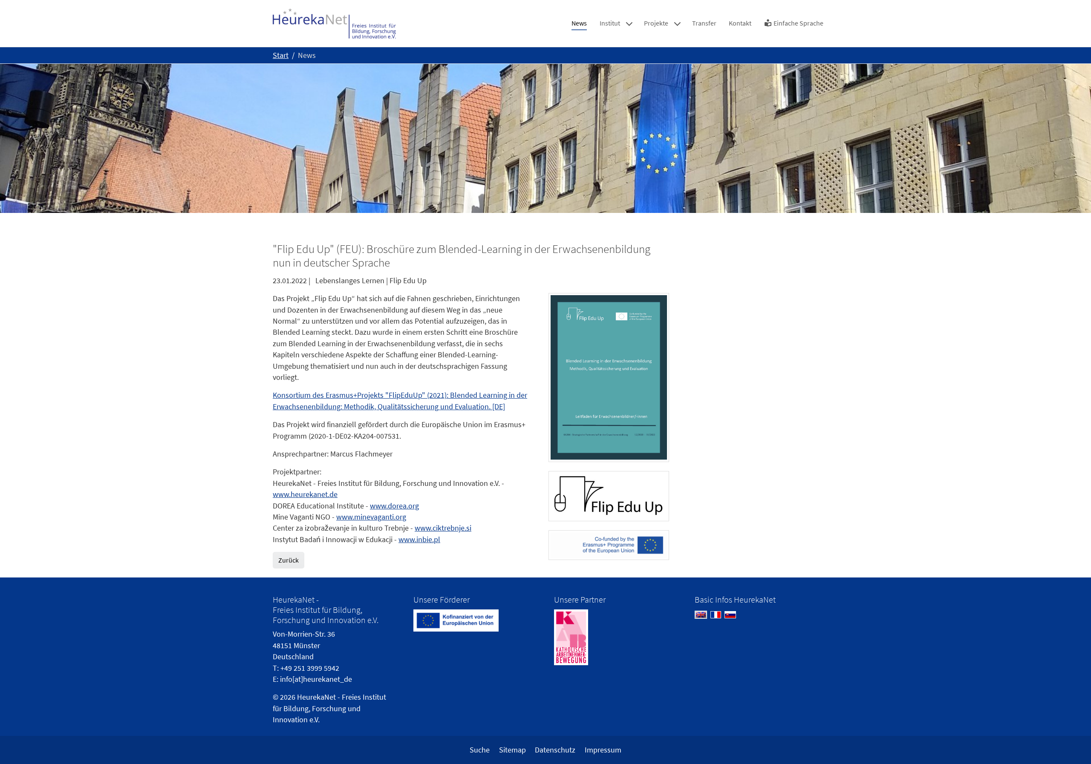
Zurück (288, 560)
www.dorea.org (394, 506)
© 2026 (284, 697)
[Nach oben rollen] (1071, 744)
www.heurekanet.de (305, 494)
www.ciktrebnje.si (443, 528)
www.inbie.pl (419, 539)
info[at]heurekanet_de (316, 679)
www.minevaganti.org (371, 517)
